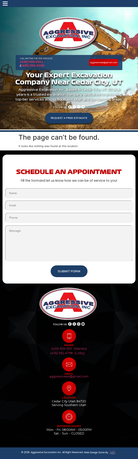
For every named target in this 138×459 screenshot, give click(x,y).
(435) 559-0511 (31, 62)
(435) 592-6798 (32, 65)
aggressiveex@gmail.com (69, 376)
